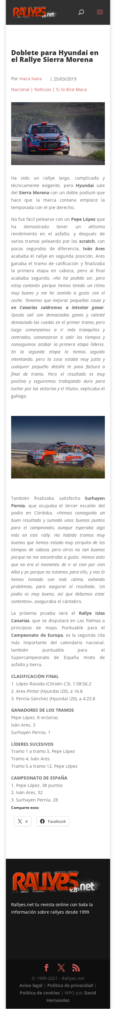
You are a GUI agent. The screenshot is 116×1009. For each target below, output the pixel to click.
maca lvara (30, 78)
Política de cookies (40, 993)
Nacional (20, 89)
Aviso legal (30, 985)
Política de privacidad (70, 985)
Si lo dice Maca (71, 89)
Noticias (42, 89)
